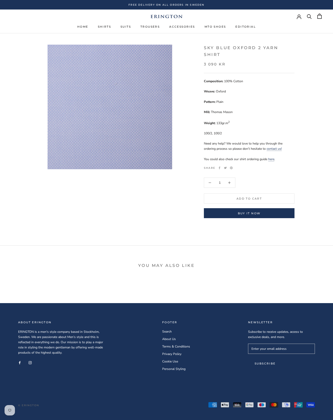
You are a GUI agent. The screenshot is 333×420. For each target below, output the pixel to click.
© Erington (28, 405)
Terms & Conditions (176, 346)
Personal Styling (174, 369)
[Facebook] (219, 168)
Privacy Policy (171, 354)
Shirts (104, 26)
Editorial (245, 26)
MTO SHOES (215, 26)
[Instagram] (30, 362)
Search (167, 331)
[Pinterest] (231, 168)
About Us (169, 339)
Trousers (150, 26)
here (271, 159)
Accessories (182, 26)
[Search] (309, 16)
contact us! (274, 149)
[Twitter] (225, 168)
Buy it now (249, 213)
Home (82, 26)
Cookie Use (170, 361)
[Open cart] (319, 16)
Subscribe (265, 363)
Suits (126, 26)
